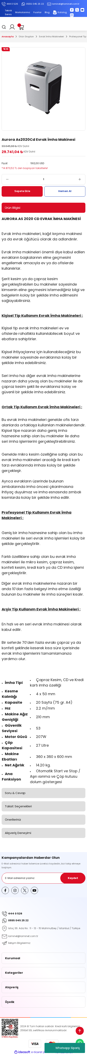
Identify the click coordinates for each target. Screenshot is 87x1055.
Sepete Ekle (22, 191)
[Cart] (21, 27)
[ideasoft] (22, 1052)
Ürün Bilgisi (12, 208)
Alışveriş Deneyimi (18, 833)
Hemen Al (64, 191)
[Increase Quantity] (81, 179)
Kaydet (73, 878)
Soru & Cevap (15, 793)
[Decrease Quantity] (5, 179)
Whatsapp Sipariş (67, 1048)
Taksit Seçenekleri (18, 806)
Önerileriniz (13, 819)
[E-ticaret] (43, 1052)
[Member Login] (12, 27)
